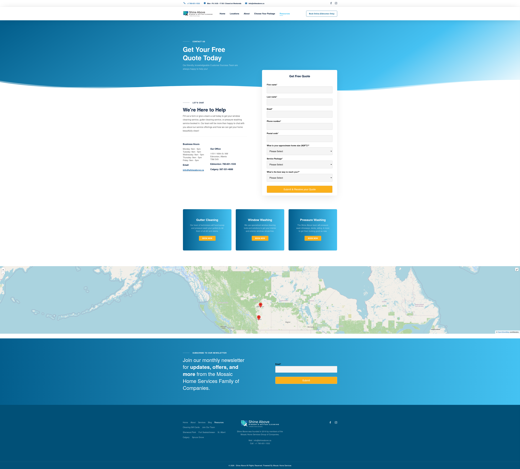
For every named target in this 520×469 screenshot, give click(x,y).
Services (201, 422)
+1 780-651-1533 (193, 3)
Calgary (186, 437)
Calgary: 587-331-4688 (221, 169)
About (193, 422)
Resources (219, 422)
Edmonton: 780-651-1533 (223, 163)
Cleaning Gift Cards (191, 427)
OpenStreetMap (503, 332)
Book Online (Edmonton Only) (321, 13)
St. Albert (221, 432)
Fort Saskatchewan (207, 432)
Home (185, 422)
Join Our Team (208, 427)
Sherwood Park (189, 432)
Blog (210, 422)
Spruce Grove (198, 437)
